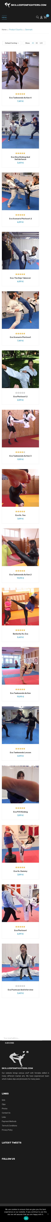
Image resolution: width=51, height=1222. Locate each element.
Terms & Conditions (9, 1126)
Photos (4, 1109)
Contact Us (6, 1113)
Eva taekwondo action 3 (20, 456)
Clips (4, 1104)
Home (4, 30)
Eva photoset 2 (20, 396)
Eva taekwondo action (20, 693)
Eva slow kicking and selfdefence (20, 158)
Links (4, 1117)
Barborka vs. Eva (20, 634)
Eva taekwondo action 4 (20, 98)
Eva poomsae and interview (20, 990)
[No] (48, 1214)
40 (33, 43)
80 (37, 43)
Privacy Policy (7, 1130)
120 (41, 43)
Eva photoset (20, 930)
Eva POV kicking (20, 812)
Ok (26, 1218)
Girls (3, 1100)
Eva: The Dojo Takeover (20, 278)
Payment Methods (9, 1121)
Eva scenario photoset (20, 337)
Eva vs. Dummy (20, 871)
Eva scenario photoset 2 (20, 219)
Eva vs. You (20, 515)
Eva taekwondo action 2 (20, 574)
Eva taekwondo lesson (20, 752)
